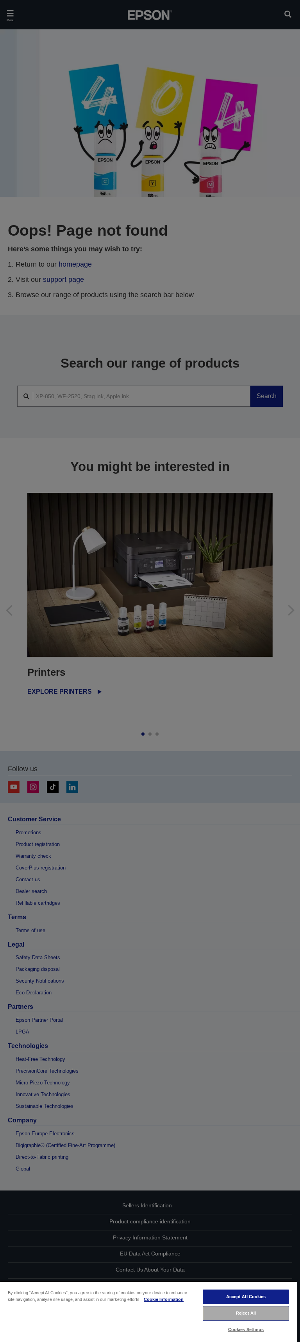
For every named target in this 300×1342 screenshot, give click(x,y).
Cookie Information (164, 1299)
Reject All (246, 1313)
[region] (148, 1311)
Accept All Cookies (246, 1296)
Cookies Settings (246, 1329)
